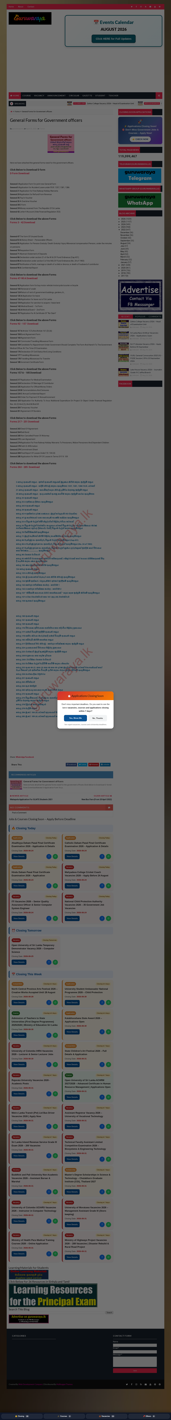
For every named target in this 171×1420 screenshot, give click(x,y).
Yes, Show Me (75, 718)
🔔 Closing (21, 1416)
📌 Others (148, 1416)
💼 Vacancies (106, 1416)
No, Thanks (97, 718)
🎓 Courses (64, 1416)
